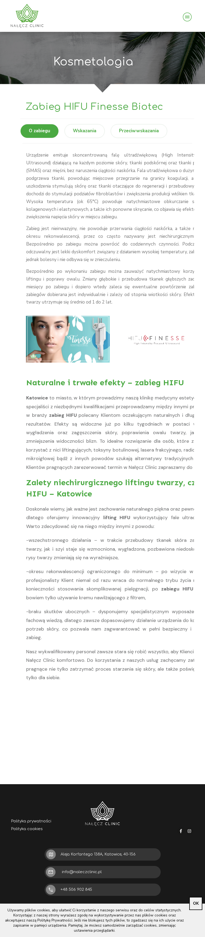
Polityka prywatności (31, 821)
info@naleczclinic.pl (82, 872)
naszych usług (143, 660)
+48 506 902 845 (76, 889)
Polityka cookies (27, 829)
